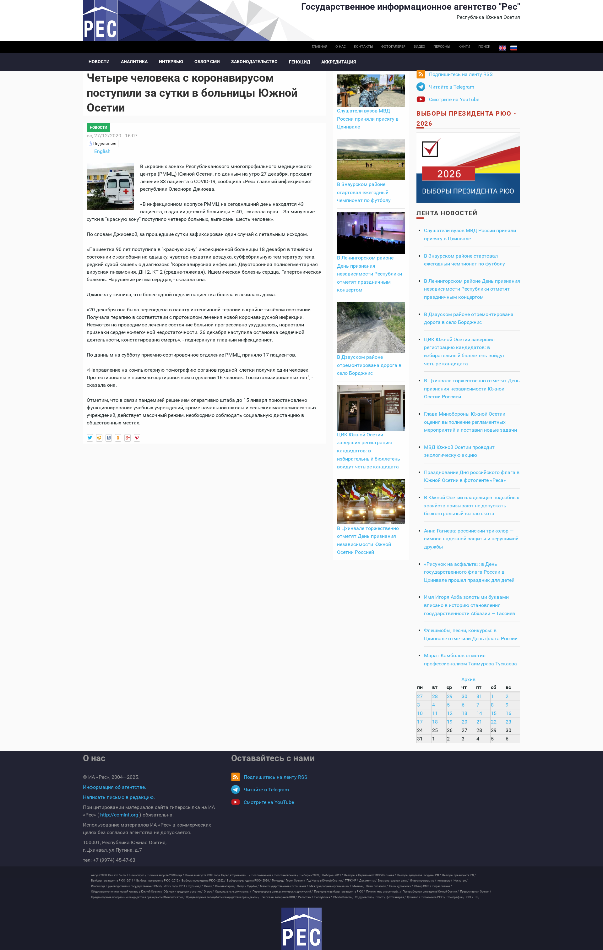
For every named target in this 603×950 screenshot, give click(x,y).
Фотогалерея (393, 47)
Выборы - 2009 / (310, 875)
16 (508, 713)
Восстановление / (286, 875)
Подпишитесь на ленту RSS (461, 74)
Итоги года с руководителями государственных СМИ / (126, 886)
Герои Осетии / (295, 880)
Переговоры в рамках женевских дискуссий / (283, 891)
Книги (464, 47)
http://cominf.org (119, 815)
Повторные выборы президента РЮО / (339, 891)
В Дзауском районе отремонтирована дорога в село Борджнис (369, 365)
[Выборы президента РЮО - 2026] (468, 167)
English (502, 48)
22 (494, 722)
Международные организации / (330, 886)
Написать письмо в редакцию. (119, 797)
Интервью (171, 61)
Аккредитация (338, 61)
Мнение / (358, 886)
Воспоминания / (262, 875)
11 (435, 713)
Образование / (442, 886)
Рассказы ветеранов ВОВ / (279, 897)
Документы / (368, 880)
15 (494, 713)
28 (435, 696)
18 (435, 722)
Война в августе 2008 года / (166, 875)
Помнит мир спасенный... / (383, 891)
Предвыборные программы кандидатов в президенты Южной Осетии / (138, 897)
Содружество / (364, 897)
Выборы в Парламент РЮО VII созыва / (370, 875)
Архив (468, 679)
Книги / (209, 886)
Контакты (363, 47)
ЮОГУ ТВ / (473, 897)
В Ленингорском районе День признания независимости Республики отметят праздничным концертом (369, 274)
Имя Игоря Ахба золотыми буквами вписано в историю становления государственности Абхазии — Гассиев (469, 605)
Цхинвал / (413, 897)
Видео (419, 47)
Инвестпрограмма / (423, 880)
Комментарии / (225, 886)
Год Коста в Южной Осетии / (325, 880)
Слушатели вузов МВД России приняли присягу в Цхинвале (368, 119)
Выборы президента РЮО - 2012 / (158, 880)
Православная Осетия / (475, 891)
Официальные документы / (233, 891)
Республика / (323, 897)
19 (450, 722)
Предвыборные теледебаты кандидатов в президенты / (222, 897)
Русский (514, 48)
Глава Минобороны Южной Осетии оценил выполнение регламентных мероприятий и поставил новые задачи (470, 422)
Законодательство (254, 61)
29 (450, 696)
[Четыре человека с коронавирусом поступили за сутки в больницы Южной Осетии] (110, 186)
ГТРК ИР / (351, 880)
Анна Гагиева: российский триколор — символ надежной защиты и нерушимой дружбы (471, 539)
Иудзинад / (195, 886)
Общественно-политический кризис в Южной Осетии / (126, 891)
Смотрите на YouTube (454, 99)
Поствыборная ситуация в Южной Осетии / (431, 891)
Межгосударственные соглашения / (284, 886)
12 (450, 713)
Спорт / (380, 897)
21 (479, 722)
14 (479, 713)
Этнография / (455, 897)
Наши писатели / (377, 886)
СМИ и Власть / (343, 897)
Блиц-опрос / (137, 875)
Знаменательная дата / (393, 880)
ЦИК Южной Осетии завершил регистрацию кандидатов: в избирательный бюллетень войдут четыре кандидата (368, 451)
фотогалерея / (396, 897)
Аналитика (134, 61)
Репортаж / (305, 897)
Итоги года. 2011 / (175, 886)
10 (420, 713)
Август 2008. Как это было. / (109, 875)
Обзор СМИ (207, 61)
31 (479, 696)
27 (420, 696)
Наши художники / (401, 886)
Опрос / (209, 891)
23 (508, 722)
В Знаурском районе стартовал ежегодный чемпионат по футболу (364, 192)
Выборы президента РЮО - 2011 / (113, 880)
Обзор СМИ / (422, 886)
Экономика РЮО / (433, 897)
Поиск (484, 47)
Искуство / (461, 880)
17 (420, 722)
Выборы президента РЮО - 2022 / (203, 880)
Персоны (441, 47)
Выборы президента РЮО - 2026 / (249, 880)
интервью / (444, 880)
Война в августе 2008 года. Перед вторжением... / (217, 875)
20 (464, 722)
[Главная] (301, 929)
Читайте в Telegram (451, 87)
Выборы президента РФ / (459, 875)
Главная (319, 47)
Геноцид (299, 61)
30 (464, 696)
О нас (340, 47)
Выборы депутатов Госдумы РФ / (419, 875)
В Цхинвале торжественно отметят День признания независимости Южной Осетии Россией (472, 389)
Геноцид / (278, 880)
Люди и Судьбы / (248, 886)
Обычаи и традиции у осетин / (183, 891)
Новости (99, 61)
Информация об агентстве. (114, 787)
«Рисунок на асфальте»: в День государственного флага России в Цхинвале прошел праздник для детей (469, 572)
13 (464, 713)
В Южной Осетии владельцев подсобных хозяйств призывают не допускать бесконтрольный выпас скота (471, 505)
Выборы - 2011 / (332, 875)
